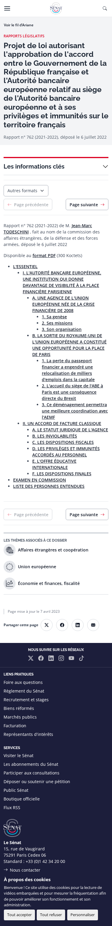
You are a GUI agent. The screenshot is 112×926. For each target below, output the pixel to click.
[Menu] (7, 8)
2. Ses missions (57, 323)
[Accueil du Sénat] (56, 8)
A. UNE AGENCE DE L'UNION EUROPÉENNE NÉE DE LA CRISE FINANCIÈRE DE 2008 (63, 304)
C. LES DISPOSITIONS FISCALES (63, 442)
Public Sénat (16, 790)
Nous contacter (25, 870)
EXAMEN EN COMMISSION (39, 480)
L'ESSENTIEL (25, 266)
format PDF (44, 255)
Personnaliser (82, 914)
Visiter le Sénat (18, 755)
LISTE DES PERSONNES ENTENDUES (49, 486)
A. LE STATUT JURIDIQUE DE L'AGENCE (70, 430)
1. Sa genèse (54, 317)
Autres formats (22, 190)
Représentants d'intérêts (28, 734)
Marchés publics (20, 717)
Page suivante (84, 204)
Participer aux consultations (31, 773)
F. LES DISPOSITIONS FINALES (61, 473)
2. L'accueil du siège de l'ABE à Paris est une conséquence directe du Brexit (72, 392)
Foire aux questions (23, 682)
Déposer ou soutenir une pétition (37, 781)
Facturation (15, 725)
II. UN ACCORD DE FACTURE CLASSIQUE (62, 423)
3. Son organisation (62, 329)
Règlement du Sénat (24, 691)
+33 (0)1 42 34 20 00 (45, 861)
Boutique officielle (22, 799)
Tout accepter (19, 914)
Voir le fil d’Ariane (18, 24)
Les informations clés (34, 166)
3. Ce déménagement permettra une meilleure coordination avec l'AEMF (75, 411)
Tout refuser (51, 914)
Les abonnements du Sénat (31, 764)
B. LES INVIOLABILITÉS (54, 436)
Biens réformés (19, 708)
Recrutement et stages (26, 699)
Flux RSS (12, 807)
